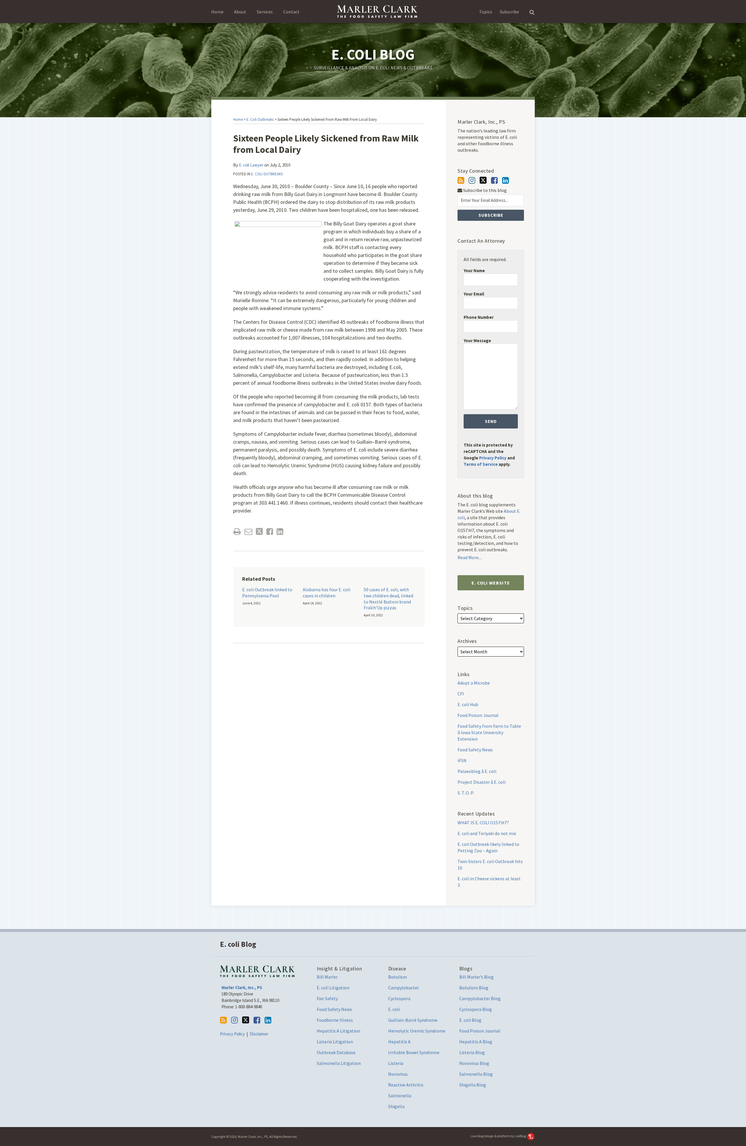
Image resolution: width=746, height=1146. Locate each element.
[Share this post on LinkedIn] (280, 532)
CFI (461, 694)
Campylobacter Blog (480, 998)
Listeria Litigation (335, 1041)
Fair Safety (327, 998)
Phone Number (479, 317)
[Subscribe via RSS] (461, 180)
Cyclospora (399, 998)
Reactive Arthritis (405, 1085)
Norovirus (398, 1074)
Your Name (474, 270)
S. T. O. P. (466, 793)
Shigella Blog (472, 1085)
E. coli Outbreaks (260, 119)
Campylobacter (403, 988)
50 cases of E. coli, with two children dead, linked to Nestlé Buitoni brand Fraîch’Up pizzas (388, 598)
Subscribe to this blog (484, 190)
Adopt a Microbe (474, 683)
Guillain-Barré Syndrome (412, 1020)
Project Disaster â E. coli (482, 782)
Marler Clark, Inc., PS (241, 987)
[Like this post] (269, 532)
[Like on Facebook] (494, 180)
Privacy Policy (492, 458)
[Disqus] (329, 733)
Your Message (477, 340)
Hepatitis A (399, 1041)
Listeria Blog (472, 1052)
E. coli (394, 1009)
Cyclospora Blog (475, 1009)
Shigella (396, 1106)
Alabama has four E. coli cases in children (326, 593)
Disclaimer (259, 1034)
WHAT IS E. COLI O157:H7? (483, 822)
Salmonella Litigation (339, 1063)
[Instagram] (472, 180)
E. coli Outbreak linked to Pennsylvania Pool (267, 593)
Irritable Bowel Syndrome (413, 1052)
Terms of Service (481, 464)
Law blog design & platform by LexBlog (498, 1136)
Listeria (395, 1063)
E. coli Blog (373, 54)
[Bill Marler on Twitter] (483, 180)
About (240, 12)
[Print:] (237, 531)
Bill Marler (327, 977)
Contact (291, 12)
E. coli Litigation (333, 988)
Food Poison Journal (478, 715)
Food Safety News (475, 750)
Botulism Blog (473, 988)
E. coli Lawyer (251, 165)
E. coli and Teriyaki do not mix (487, 833)
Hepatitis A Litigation (338, 1031)
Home (217, 12)
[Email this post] (248, 532)
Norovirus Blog (474, 1063)
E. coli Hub (468, 704)
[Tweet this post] (259, 532)
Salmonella (399, 1095)
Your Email (474, 294)
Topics (485, 12)
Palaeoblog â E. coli (477, 771)
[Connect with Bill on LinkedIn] (505, 180)
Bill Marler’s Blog (476, 977)
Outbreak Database (336, 1052)
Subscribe (509, 12)
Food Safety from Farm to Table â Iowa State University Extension (489, 732)
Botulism (397, 977)
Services (265, 12)
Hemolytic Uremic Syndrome (416, 1031)
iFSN (462, 760)
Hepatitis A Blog (475, 1041)
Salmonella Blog (476, 1074)
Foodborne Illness (335, 1020)
